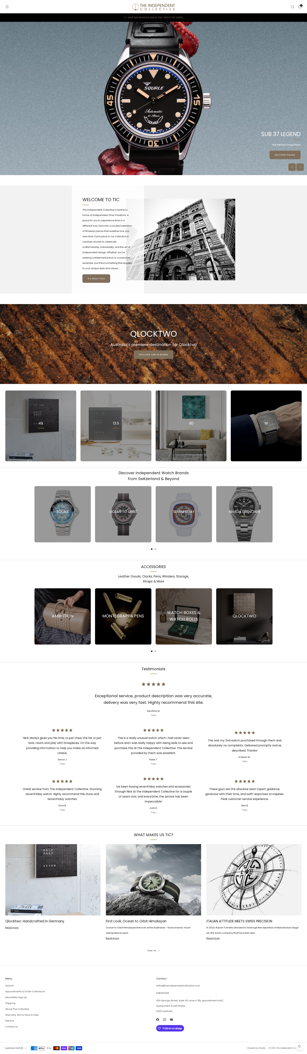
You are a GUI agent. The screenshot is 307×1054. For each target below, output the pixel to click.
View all (151, 950)
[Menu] (7, 7)
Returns (9, 1020)
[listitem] (153, 17)
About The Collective (17, 1009)
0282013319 (162, 993)
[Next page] (272, 514)
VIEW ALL (116, 439)
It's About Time (96, 278)
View (41, 439)
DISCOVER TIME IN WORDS (153, 354)
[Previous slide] (292, 167)
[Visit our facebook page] (157, 1019)
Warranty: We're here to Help (22, 1015)
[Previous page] (34, 514)
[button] (148, 172)
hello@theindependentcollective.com (178, 985)
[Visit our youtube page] (171, 1019)
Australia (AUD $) (14, 1048)
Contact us (11, 1026)
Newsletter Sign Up (16, 997)
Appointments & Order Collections (25, 991)
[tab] (151, 549)
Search (9, 985)
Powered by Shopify (256, 1048)
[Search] (292, 7)
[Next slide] (300, 167)
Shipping (10, 1003)
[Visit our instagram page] (164, 1019)
